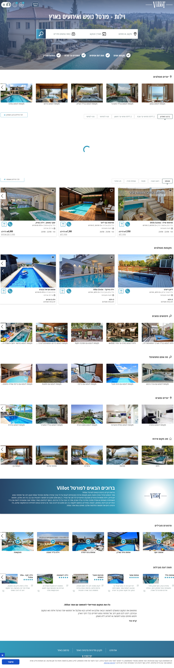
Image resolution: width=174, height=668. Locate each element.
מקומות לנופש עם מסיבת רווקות (87, 343)
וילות (157, 466)
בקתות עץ (16, 466)
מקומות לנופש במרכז (16, 103)
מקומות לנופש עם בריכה (87, 384)
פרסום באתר (35, 4)
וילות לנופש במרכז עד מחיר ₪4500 (122, 343)
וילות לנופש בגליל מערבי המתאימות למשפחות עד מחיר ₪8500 (157, 343)
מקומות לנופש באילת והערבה (122, 425)
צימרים (87, 466)
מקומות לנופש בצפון (157, 103)
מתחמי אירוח (52, 466)
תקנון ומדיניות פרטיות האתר (89, 650)
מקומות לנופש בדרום (52, 103)
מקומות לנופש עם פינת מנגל (122, 384)
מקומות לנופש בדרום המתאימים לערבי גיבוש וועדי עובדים (52, 343)
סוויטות (122, 466)
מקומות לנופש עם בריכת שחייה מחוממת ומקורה (16, 384)
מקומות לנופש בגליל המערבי (122, 103)
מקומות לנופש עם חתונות (51, 384)
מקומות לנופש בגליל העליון (87, 103)
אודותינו (113, 650)
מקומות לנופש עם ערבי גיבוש (157, 384)
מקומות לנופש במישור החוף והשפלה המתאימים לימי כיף (16, 343)
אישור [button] (10, 661)
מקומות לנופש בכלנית (16, 425)
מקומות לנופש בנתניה (157, 425)
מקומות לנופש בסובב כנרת (87, 425)
